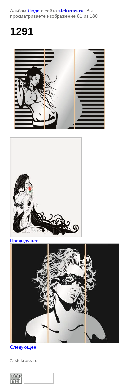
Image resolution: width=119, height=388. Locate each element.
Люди (34, 10)
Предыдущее (24, 240)
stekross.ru (71, 10)
